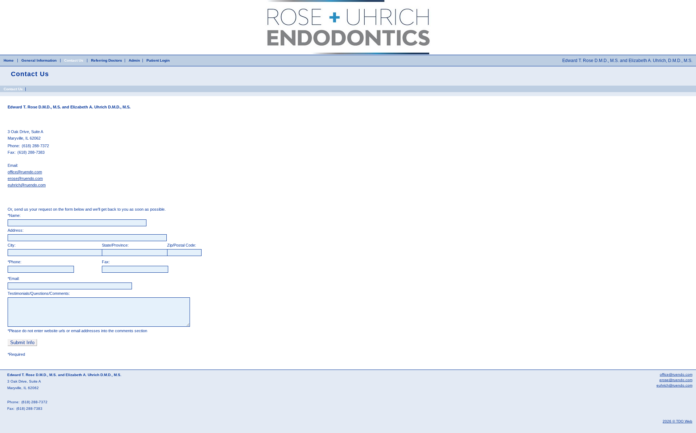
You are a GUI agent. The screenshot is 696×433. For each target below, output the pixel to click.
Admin (134, 60)
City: (12, 245)
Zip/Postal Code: (181, 245)
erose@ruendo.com (25, 178)
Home (9, 60)
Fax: (106, 262)
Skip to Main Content (18, 2)
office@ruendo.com (25, 172)
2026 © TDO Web (677, 421)
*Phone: (14, 262)
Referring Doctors (106, 60)
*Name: (14, 215)
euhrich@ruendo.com (27, 185)
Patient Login (158, 60)
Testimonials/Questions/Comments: (39, 293)
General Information (39, 60)
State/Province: (115, 245)
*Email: (14, 278)
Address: (16, 230)
